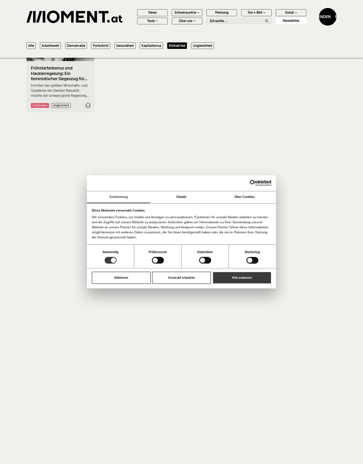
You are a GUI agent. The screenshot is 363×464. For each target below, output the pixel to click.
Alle (31, 45)
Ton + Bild (254, 12)
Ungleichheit (202, 45)
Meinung (222, 12)
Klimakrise (177, 45)
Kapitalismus (151, 45)
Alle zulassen (242, 278)
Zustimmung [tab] (118, 197)
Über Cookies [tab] (244, 197)
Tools (151, 21)
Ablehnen (121, 278)
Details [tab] (181, 197)
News (152, 12)
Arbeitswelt (50, 45)
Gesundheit (125, 45)
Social (289, 12)
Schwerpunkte (185, 12)
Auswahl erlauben (181, 278)
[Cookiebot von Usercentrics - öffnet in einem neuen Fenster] (253, 183)
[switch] (158, 260)
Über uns (185, 21)
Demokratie (76, 45)
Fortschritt (101, 45)
